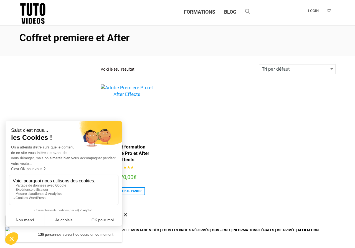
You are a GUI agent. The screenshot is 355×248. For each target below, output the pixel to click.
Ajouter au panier (126, 191)
